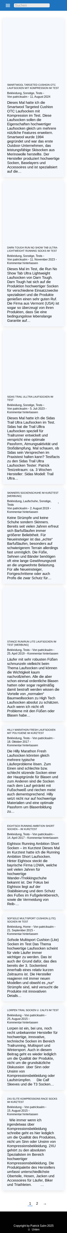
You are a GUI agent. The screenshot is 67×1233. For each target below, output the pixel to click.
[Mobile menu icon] (7, 5)
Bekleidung (14, 93)
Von (17, 96)
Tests (39, 93)
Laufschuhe (30, 501)
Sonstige (28, 93)
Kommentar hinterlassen (22, 263)
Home (27, 926)
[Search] (44, 5)
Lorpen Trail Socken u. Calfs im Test (33, 1010)
